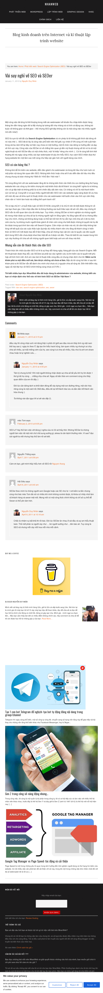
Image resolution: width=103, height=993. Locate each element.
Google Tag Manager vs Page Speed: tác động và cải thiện (36, 861)
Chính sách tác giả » (25, 947)
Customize (57, 985)
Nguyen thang (58, 463)
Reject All (74, 985)
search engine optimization (34, 287)
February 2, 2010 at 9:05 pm (29, 423)
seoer (52, 287)
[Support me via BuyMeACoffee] (51, 594)
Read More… (47, 618)
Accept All (91, 985)
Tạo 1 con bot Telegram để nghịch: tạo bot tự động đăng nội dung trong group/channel (44, 713)
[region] (51, 982)
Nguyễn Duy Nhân (30, 363)
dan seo (19, 287)
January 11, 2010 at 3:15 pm (30, 336)
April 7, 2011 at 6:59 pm (28, 457)
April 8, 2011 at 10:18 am (33, 514)
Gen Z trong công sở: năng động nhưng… (26, 793)
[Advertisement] (51, 53)
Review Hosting (32, 918)
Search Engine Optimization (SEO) (29, 284)
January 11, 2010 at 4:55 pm (34, 366)
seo (47, 287)
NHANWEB (51, 4)
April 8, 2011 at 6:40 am (28, 484)
